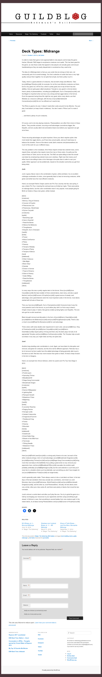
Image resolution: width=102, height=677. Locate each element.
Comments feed (72, 658)
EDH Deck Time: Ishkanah (17, 651)
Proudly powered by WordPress (51, 670)
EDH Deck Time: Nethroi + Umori (19, 638)
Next (91, 40)
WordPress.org (71, 660)
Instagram (41, 643)
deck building (65, 536)
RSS (39, 635)
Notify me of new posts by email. (33, 614)
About (58, 34)
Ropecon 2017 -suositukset (17, 635)
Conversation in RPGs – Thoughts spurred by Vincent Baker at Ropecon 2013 (20, 643)
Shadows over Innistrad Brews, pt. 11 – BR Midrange (48, 525)
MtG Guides (51, 536)
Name (26, 585)
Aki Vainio (41, 55)
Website (25, 605)
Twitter (51, 34)
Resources (19, 34)
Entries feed (71, 656)
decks (71, 536)
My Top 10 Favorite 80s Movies (18, 648)
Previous (12, 40)
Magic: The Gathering (31, 34)
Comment (26, 558)
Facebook (43, 34)
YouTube (40, 651)
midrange (24, 538)
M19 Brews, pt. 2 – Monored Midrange (28, 524)
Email (26, 595)
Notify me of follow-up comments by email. (35, 610)
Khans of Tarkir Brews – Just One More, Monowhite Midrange (68, 525)
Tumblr (40, 655)
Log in (69, 654)
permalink (46, 538)
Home (11, 34)
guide (74, 536)
